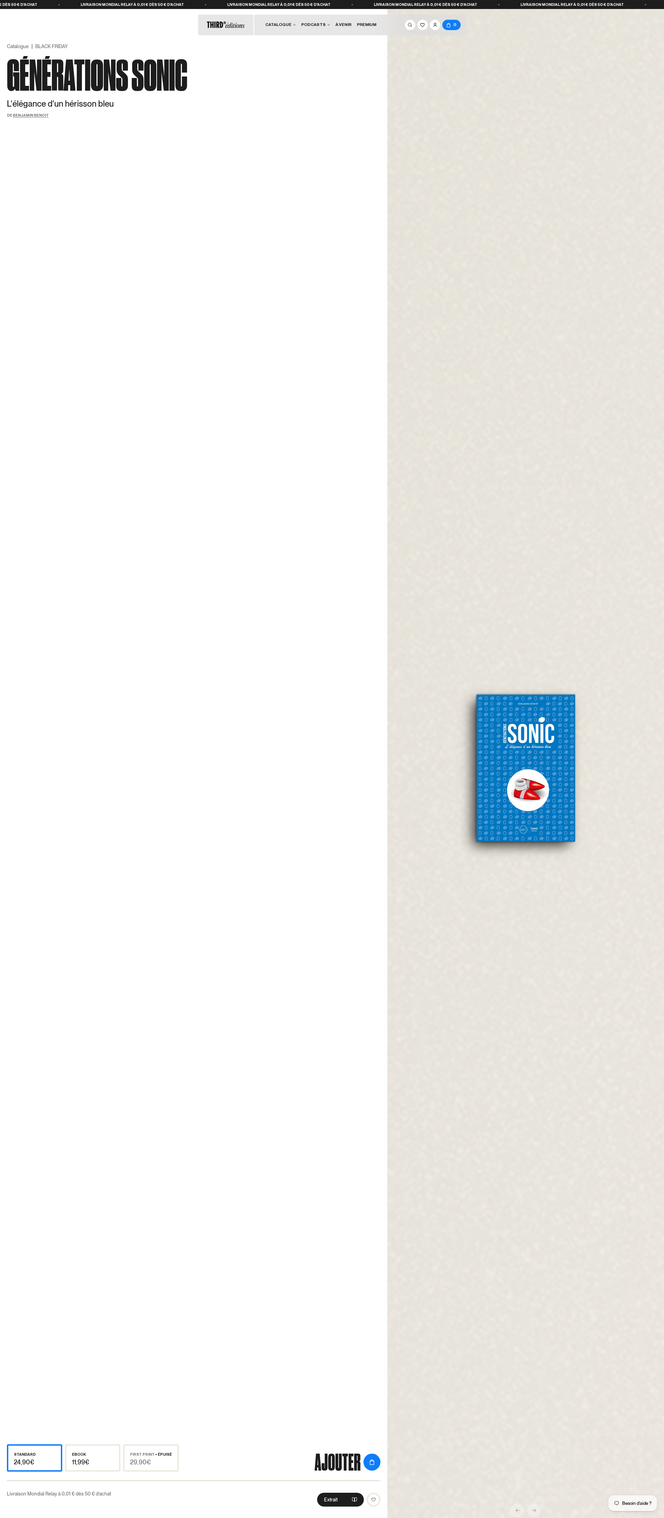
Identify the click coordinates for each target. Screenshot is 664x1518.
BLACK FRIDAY (51, 46)
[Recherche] (410, 25)
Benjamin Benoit (31, 115)
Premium (366, 24)
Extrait (331, 1499)
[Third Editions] (225, 25)
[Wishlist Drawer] (422, 25)
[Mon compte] (435, 25)
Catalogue (18, 46)
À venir (343, 24)
